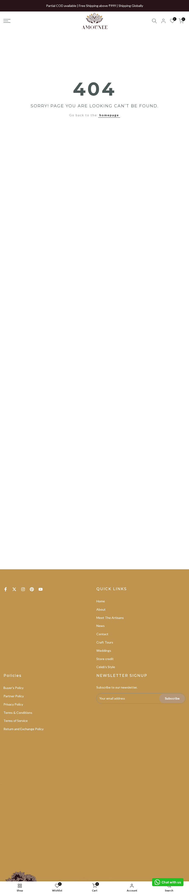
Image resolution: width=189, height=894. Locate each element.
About (101, 609)
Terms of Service (15, 721)
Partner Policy (13, 696)
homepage (109, 115)
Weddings (103, 650)
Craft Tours (104, 642)
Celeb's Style (105, 667)
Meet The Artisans (110, 618)
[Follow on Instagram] (23, 589)
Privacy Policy (13, 704)
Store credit (105, 659)
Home (100, 601)
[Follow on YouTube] (40, 589)
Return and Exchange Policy (23, 729)
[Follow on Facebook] (5, 589)
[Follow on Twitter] (14, 589)
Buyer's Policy (13, 688)
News (100, 626)
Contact (102, 634)
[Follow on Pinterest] (32, 589)
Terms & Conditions (17, 713)
